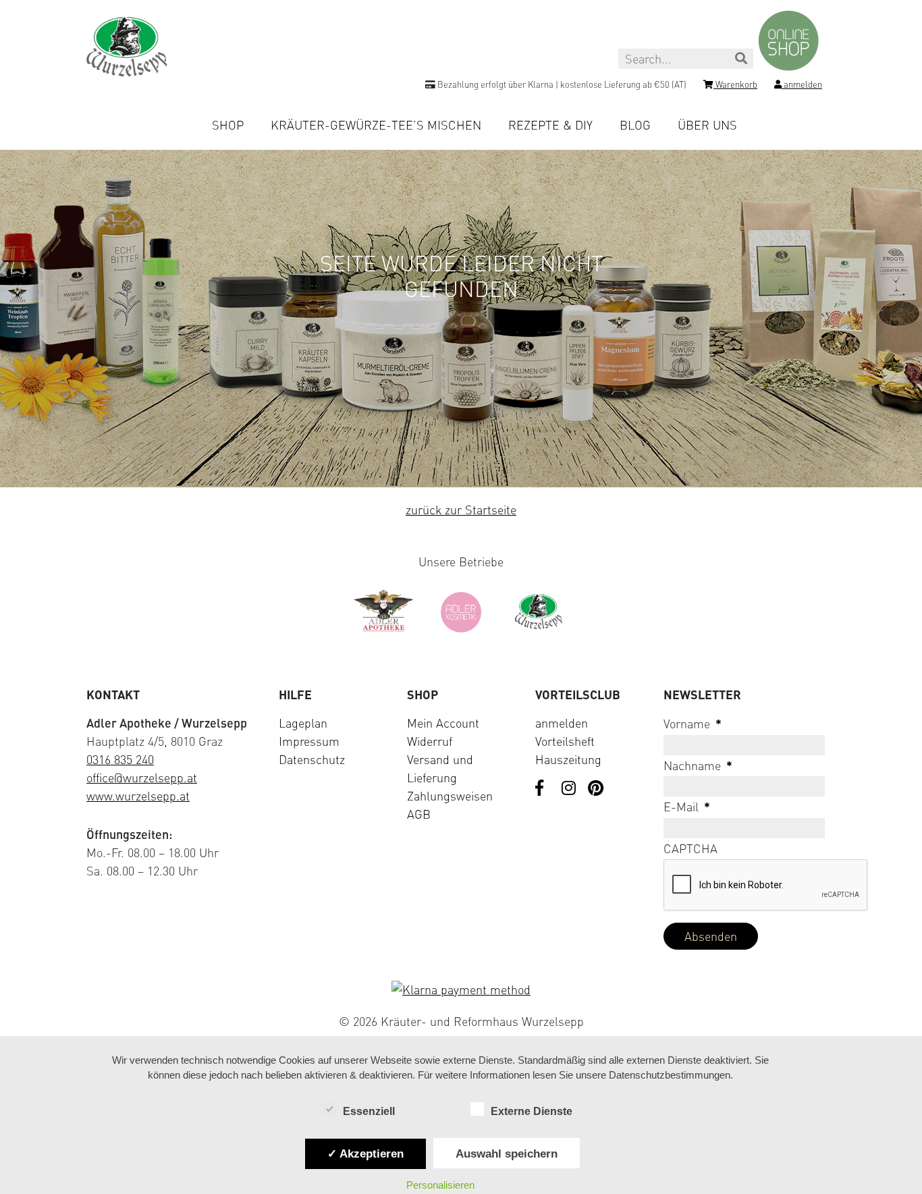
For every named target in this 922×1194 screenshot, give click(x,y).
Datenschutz (312, 759)
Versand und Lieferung (440, 768)
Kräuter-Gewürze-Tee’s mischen (376, 124)
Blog (635, 124)
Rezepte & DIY (550, 124)
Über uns (707, 124)
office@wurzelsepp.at (141, 777)
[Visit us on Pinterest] (596, 789)
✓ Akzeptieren (365, 1153)
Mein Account (443, 722)
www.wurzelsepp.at (138, 795)
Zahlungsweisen (450, 795)
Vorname (692, 723)
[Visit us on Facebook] (543, 789)
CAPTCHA (690, 848)
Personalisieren (440, 1185)
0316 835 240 (120, 759)
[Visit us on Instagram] (570, 789)
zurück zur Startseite (461, 509)
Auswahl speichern (507, 1153)
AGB (419, 814)
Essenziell (369, 1111)
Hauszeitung (568, 759)
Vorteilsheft (565, 741)
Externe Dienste (531, 1111)
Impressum (309, 741)
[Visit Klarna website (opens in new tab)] (461, 990)
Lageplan (303, 722)
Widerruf (429, 741)
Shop (228, 124)
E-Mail (686, 806)
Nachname (697, 765)
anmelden (561, 722)
